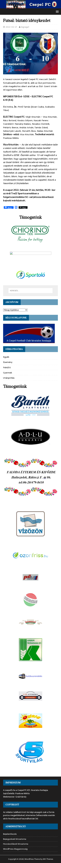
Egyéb (6, 357)
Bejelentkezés (10, 834)
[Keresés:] (30, 290)
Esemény (7, 362)
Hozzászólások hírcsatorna (15, 844)
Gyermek (7, 372)
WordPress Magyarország (15, 849)
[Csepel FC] (30, 6)
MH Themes (48, 859)
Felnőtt (7, 367)
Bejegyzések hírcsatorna (14, 839)
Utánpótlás (9, 378)
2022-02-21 (11, 27)
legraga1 (25, 27)
